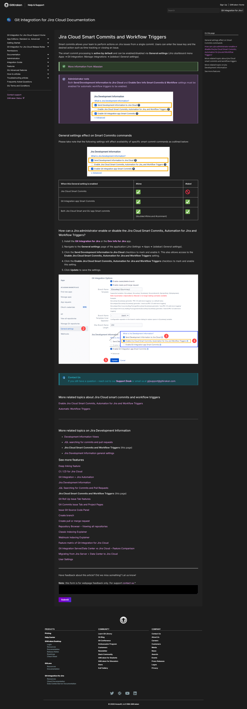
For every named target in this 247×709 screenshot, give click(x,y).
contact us (128, 583)
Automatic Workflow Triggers (74, 408)
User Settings (66, 559)
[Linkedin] (135, 693)
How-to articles (13, 74)
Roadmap (51, 654)
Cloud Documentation (56, 681)
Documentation (13, 54)
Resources (51, 647)
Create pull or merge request (74, 520)
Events (154, 658)
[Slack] (120, 693)
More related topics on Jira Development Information (216, 66)
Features (11, 66)
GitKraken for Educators (108, 661)
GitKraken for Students (107, 658)
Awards (155, 654)
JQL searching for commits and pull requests (88, 442)
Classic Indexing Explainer (73, 531)
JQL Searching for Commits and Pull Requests (83, 487)
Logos (154, 665)
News (154, 651)
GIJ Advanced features (17, 70)
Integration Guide (14, 62)
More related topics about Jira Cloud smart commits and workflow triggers (221, 59)
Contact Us (156, 634)
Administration (13, 58)
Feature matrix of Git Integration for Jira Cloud (83, 542)
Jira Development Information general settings (89, 453)
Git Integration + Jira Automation (76, 477)
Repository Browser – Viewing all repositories (83, 526)
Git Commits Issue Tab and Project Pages (81, 504)
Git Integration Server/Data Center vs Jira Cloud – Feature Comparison (96, 548)
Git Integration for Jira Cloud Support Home (26, 35)
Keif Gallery (103, 668)
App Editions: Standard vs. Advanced (23, 39)
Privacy (155, 668)
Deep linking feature (69, 466)
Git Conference (104, 640)
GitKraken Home (237, 5)
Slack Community (105, 654)
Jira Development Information (75, 482)
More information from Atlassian (85, 66)
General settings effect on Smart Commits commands (218, 41)
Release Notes (53, 652)
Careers (155, 640)
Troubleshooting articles (17, 78)
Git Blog (101, 637)
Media (154, 647)
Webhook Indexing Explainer (74, 537)
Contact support (14, 95)
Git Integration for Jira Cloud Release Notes (26, 47)
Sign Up (223, 5)
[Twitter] (112, 693)
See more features (212, 71)
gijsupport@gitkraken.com (161, 381)
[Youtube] (127, 693)
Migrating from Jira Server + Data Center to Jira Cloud (88, 553)
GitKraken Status (15, 98)
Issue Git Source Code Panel (74, 509)
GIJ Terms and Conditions (18, 86)
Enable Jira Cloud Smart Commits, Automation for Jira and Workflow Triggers (101, 403)
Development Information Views (81, 436)
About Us (155, 637)
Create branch (66, 515)
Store (100, 665)
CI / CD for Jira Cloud (70, 471)
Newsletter (102, 651)
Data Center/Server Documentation (61, 684)
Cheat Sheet (52, 656)
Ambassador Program (107, 644)
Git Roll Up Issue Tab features (74, 498)
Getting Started (13, 43)
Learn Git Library (105, 634)
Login (49, 644)
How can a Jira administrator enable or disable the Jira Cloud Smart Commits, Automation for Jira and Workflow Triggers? (221, 50)
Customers (102, 647)
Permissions (12, 51)
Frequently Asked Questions (19, 82)
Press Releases (158, 661)
